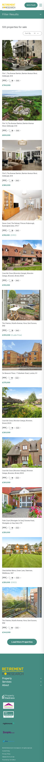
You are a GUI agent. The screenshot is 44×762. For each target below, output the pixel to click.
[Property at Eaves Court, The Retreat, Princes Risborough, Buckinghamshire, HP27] (22, 205)
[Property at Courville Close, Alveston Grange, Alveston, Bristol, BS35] (22, 402)
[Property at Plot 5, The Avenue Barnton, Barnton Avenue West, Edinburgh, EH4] (22, 155)
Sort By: (28, 33)
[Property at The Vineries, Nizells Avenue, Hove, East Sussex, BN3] (22, 305)
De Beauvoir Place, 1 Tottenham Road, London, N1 (19, 373)
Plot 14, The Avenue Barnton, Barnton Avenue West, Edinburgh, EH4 (18, 124)
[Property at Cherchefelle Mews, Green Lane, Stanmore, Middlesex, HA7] (22, 552)
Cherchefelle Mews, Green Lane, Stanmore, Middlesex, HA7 (17, 572)
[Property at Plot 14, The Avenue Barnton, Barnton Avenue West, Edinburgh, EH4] (22, 105)
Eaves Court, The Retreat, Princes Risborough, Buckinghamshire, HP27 (18, 224)
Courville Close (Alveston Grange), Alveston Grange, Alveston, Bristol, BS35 (17, 472)
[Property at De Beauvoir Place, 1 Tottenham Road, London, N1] (22, 355)
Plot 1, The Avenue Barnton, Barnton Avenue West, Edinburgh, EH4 (19, 74)
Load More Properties (22, 642)
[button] (41, 5)
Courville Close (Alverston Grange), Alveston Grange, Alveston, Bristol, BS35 (17, 274)
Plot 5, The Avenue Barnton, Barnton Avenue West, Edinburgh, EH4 (19, 174)
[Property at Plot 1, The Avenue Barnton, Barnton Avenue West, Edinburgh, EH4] (22, 55)
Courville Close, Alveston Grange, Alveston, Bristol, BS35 (17, 422)
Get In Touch (31, 5)
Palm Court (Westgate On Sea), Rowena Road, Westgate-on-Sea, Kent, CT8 (18, 522)
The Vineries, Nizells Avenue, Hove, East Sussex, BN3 (19, 324)
